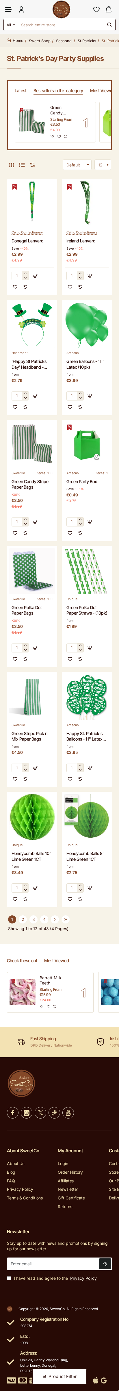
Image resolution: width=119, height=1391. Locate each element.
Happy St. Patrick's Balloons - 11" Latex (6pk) (84, 736)
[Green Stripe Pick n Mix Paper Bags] (32, 697)
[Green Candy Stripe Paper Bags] (31, 122)
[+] (25, 273)
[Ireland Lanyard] (87, 204)
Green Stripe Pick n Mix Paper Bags (29, 736)
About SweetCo (23, 1150)
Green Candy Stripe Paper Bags (62, 110)
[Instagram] (26, 1113)
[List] (22, 164)
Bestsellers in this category (58, 90)
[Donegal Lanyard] (32, 204)
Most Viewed (102, 90)
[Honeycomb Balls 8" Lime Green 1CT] (87, 817)
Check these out (22, 960)
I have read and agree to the (55, 1278)
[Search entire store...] (109, 25)
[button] (52, 136)
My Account (70, 1150)
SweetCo (18, 473)
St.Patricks (87, 40)
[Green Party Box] (87, 445)
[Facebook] (12, 1113)
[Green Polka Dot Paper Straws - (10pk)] (87, 571)
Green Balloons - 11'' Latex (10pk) (85, 364)
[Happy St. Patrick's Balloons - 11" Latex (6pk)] (87, 697)
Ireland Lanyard (81, 241)
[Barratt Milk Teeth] (23, 992)
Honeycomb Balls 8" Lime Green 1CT (85, 856)
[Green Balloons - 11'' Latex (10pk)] (87, 325)
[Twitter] (40, 1113)
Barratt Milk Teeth (51, 980)
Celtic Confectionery (27, 232)
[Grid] (11, 164)
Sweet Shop (40, 40)
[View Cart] (108, 9)
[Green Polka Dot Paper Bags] (32, 571)
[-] (25, 278)
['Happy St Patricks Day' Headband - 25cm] (32, 325)
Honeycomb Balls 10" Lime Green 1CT (31, 856)
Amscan (72, 353)
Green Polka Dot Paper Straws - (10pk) (86, 610)
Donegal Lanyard (28, 241)
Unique (71, 599)
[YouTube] (68, 1113)
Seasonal (64, 40)
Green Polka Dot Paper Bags (27, 610)
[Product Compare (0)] (31, 164)
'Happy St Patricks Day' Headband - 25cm (29, 364)
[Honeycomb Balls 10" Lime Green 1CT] (32, 817)
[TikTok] (54, 1113)
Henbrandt (20, 353)
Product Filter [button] (63, 1376)
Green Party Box (81, 481)
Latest (21, 90)
